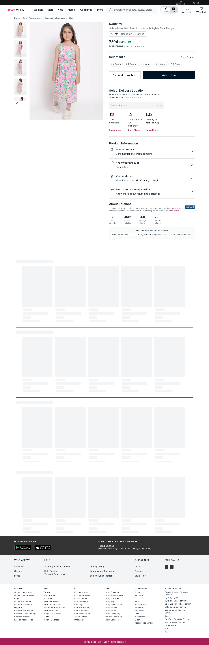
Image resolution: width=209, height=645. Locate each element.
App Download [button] (180, 3)
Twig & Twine (170, 625)
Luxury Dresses (111, 620)
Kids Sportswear (82, 607)
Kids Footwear (81, 598)
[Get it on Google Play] (22, 548)
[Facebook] (172, 567)
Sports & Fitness (51, 620)
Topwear (48, 592)
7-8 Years (175, 64)
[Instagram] (167, 567)
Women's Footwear (23, 601)
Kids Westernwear (82, 595)
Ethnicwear (49, 598)
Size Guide (187, 57)
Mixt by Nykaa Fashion (175, 610)
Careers (18, 571)
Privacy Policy (97, 566)
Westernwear (35, 18)
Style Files (140, 575)
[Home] (15, 10)
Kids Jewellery (81, 601)
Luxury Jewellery (112, 614)
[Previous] (17, 102)
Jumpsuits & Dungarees (56, 18)
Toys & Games (80, 617)
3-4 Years (116, 64)
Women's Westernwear (24, 595)
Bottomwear (50, 595)
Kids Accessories (82, 614)
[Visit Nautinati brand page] (190, 207)
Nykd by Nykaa (171, 598)
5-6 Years (146, 64)
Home (17, 18)
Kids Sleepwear (81, 610)
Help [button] (198, 3)
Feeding (78, 604)
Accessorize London (144, 623)
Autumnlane (140, 617)
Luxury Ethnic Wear (112, 592)
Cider (137, 620)
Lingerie (18, 607)
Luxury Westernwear (113, 595)
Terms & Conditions (54, 574)
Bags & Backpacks (52, 614)
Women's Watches (22, 617)
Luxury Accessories (113, 604)
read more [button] (174, 211)
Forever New (141, 604)
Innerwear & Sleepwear (55, 607)
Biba (137, 601)
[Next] (23, 102)
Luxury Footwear (112, 598)
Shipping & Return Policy (57, 566)
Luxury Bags (110, 601)
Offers (138, 566)
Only (137, 614)
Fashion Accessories (23, 620)
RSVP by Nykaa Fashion (175, 601)
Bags (16, 598)
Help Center (50, 571)
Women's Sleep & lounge (25, 614)
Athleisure (49, 617)
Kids (24, 18)
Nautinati (115, 24)
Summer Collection (113, 617)
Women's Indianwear (23, 592)
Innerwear (79, 620)
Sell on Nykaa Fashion (101, 575)
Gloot (167, 628)
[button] (169, 9)
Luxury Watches (111, 607)
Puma (137, 592)
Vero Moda (140, 595)
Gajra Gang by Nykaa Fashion (178, 604)
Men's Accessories (53, 604)
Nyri (166, 631)
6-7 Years (160, 64)
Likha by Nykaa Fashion (175, 607)
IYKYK (167, 613)
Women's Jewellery (23, 604)
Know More (115, 130)
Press (17, 575)
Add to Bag (169, 75)
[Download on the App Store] (43, 548)
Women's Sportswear (24, 610)
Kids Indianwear (81, 592)
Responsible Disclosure (102, 571)
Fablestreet (140, 610)
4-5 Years (131, 64)
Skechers (139, 607)
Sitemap (139, 571)
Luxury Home (110, 610)
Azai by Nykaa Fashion (175, 622)
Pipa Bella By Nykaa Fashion (177, 619)
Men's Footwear (51, 601)
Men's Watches (51, 610)
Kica (166, 616)
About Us (19, 566)
